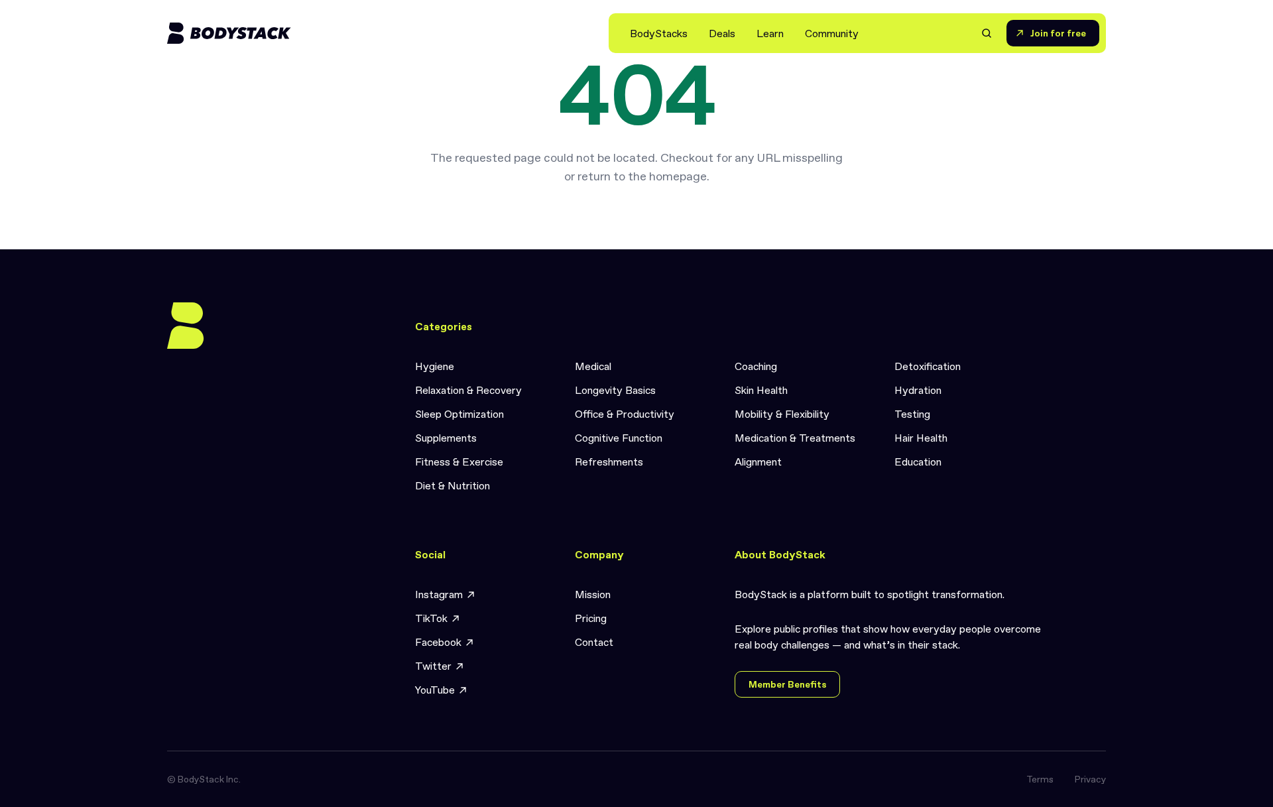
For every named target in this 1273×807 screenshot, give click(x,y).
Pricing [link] (591, 618)
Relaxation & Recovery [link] (468, 390)
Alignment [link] (758, 461)
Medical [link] (593, 366)
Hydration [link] (917, 390)
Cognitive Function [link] (618, 437)
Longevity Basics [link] (615, 390)
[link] (658, 33)
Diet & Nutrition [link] (452, 485)
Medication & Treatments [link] (795, 437)
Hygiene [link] (434, 366)
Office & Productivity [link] (624, 413)
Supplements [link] (446, 437)
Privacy (1090, 779)
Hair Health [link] (920, 437)
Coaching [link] (756, 366)
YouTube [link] (435, 689)
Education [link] (917, 461)
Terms (1040, 779)
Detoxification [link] (927, 366)
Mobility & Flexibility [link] (782, 413)
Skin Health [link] (761, 390)
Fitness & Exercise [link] (459, 461)
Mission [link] (593, 594)
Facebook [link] (438, 642)
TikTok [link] (431, 618)
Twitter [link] (433, 665)
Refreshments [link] (609, 461)
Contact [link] (594, 642)
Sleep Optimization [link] (459, 413)
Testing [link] (912, 413)
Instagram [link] (439, 594)
